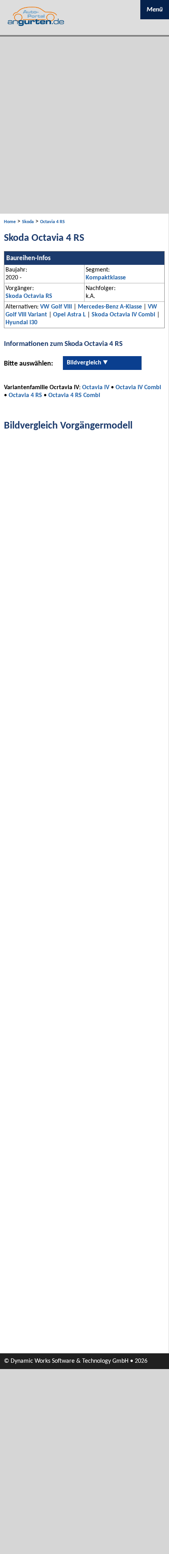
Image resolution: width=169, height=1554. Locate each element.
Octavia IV (95, 387)
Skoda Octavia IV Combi (123, 315)
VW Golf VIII (56, 307)
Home (10, 222)
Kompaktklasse (106, 278)
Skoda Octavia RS (29, 296)
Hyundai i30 (21, 323)
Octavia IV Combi (138, 387)
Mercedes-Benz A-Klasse (110, 307)
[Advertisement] (84, 125)
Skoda (28, 222)
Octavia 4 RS (52, 222)
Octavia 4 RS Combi (74, 395)
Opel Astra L (69, 315)
